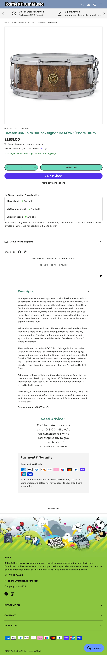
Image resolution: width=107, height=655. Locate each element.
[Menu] (101, 4)
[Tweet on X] (14, 252)
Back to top (53, 508)
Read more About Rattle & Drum (70, 569)
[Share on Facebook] (19, 252)
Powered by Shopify (34, 651)
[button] (95, 4)
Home (6, 22)
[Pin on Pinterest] (25, 252)
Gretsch (8, 128)
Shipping (20, 144)
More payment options (53, 182)
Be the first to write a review (53, 264)
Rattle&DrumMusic (18, 651)
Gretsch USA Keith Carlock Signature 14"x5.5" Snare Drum (34, 22)
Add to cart (71, 167)
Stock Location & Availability (23, 195)
